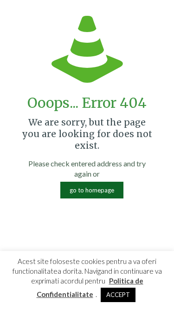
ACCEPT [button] (118, 294)
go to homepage (92, 190)
